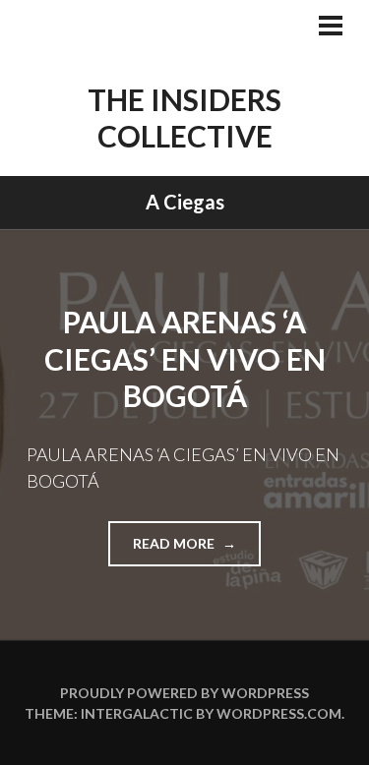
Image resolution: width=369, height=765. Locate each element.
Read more (196, 550)
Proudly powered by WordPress (184, 692)
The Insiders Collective (184, 118)
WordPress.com (278, 713)
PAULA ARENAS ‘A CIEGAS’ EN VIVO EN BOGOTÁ (185, 358)
